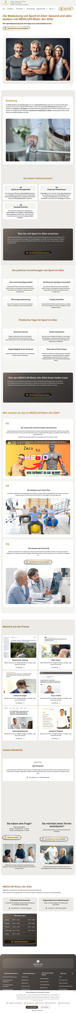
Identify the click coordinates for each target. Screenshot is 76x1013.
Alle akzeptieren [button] (31, 1007)
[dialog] (38, 1001)
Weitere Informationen (38, 1000)
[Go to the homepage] (38, 963)
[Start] (6, 3)
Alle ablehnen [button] (44, 1007)
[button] (10, 9)
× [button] (74, 991)
